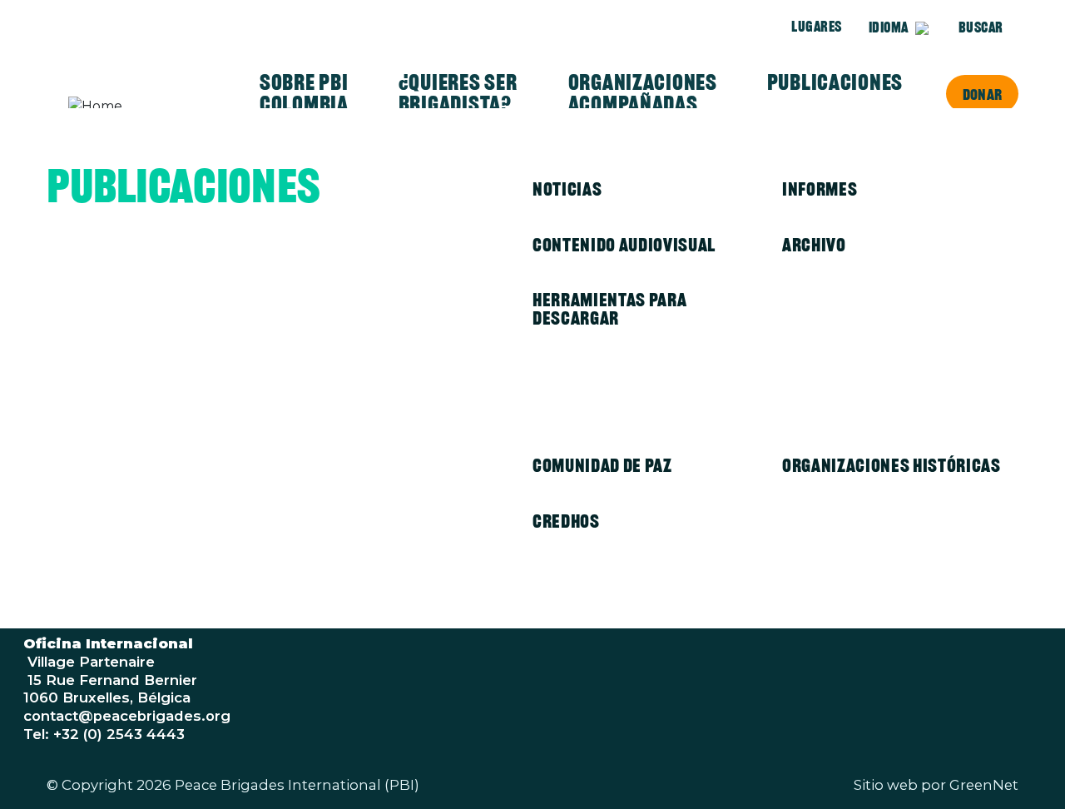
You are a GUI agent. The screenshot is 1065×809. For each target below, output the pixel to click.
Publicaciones (835, 82)
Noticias (567, 188)
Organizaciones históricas (891, 465)
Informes (819, 188)
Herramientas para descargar (609, 308)
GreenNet (983, 785)
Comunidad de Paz (602, 465)
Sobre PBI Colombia (304, 93)
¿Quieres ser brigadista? (458, 93)
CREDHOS (566, 521)
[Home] (133, 106)
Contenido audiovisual (624, 244)
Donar (982, 94)
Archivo (814, 244)
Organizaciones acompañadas (642, 93)
